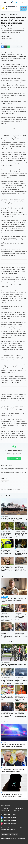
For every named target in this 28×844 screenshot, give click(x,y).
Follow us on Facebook (10, 817)
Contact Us (3, 829)
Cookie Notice (11, 829)
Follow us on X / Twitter (10, 814)
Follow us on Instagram (10, 823)
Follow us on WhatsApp (10, 820)
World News (5, 481)
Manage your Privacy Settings (9, 834)
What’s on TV (5, 811)
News (3, 14)
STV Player (4, 808)
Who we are (4, 827)
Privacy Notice (19, 827)
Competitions (18, 808)
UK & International (12, 14)
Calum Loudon (5, 36)
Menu (5, 2)
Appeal (16, 811)
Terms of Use (11, 827)
